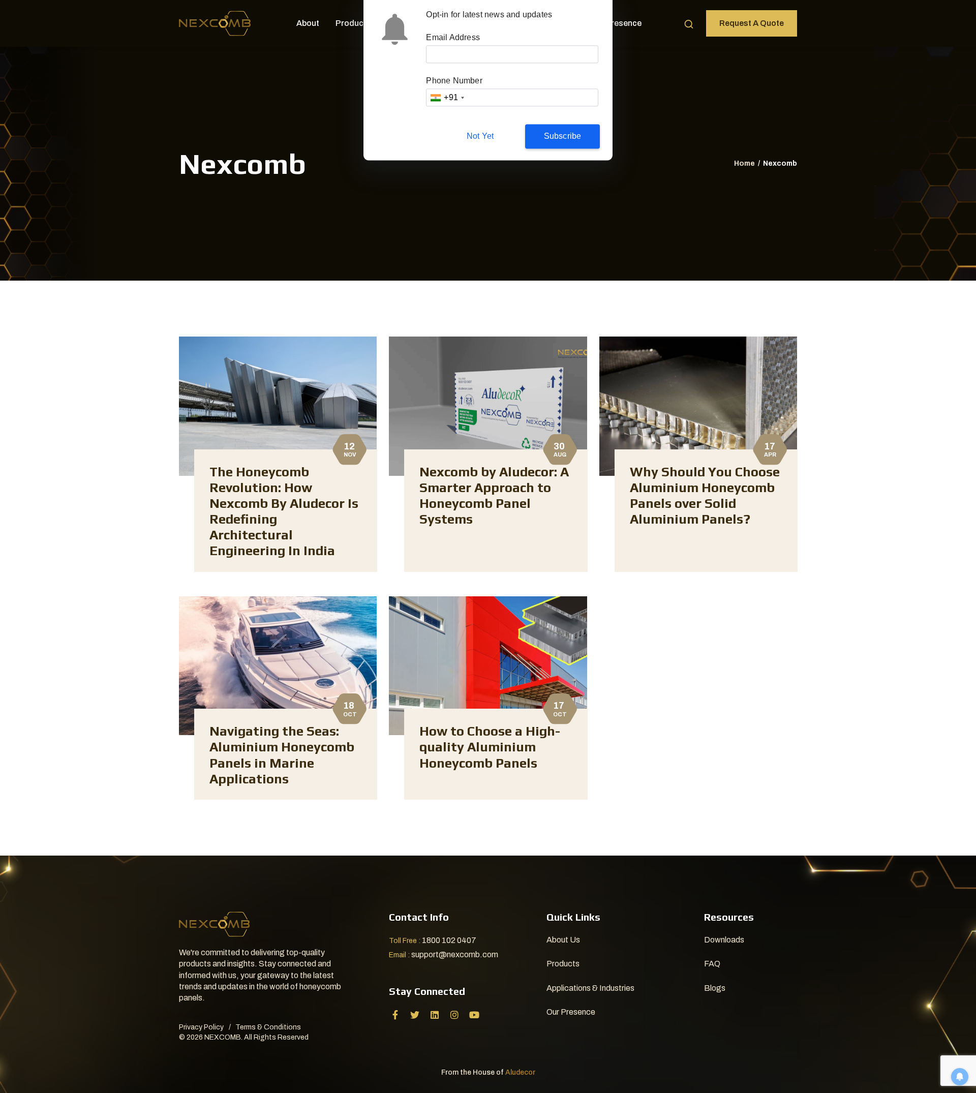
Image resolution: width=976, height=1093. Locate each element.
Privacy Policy (201, 1027)
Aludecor (520, 1072)
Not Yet (480, 136)
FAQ (712, 963)
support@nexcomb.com (454, 954)
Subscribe (563, 136)
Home (744, 163)
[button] (689, 23)
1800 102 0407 (449, 940)
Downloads (724, 939)
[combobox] (446, 97)
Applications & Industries (590, 988)
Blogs (714, 988)
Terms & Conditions (268, 1027)
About (307, 23)
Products (353, 23)
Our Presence (616, 23)
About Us (563, 939)
